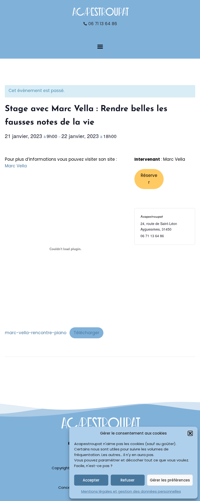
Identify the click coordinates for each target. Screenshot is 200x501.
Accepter (91, 480)
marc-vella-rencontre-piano (35, 333)
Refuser (127, 480)
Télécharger (86, 333)
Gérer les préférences (170, 480)
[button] (190, 433)
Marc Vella (16, 166)
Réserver (149, 178)
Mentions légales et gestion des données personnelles (131, 491)
